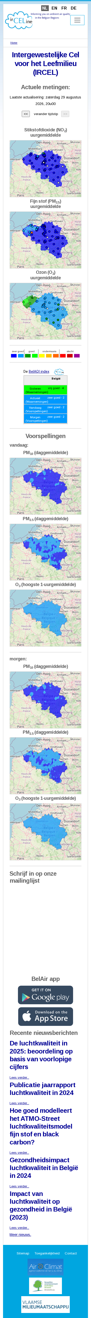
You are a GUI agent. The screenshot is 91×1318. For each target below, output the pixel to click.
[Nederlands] (37, 20)
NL (45, 8)
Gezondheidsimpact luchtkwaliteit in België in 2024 (44, 1168)
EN (54, 8)
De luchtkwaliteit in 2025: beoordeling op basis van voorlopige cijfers (41, 1055)
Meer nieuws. (20, 1235)
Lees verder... (19, 1077)
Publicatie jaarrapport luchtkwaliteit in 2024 (42, 1088)
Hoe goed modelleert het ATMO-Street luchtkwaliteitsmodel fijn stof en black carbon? (41, 1126)
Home (13, 42)
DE (74, 8)
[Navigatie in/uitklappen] (77, 20)
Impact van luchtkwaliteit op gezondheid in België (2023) (41, 1205)
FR (64, 8)
